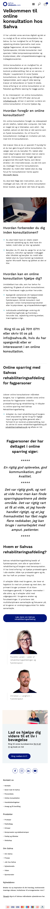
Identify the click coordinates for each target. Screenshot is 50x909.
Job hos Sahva (10, 862)
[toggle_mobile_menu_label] (35, 2)
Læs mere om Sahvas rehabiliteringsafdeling (25, 618)
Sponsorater (9, 875)
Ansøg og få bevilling (12, 806)
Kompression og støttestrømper (17, 832)
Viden (7, 870)
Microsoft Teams (10, 175)
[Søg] (41, 2)
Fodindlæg (9, 824)
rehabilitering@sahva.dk (16, 427)
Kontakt (8, 786)
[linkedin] (28, 770)
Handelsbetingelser (12, 802)
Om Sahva (8, 854)
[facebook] (15, 770)
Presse (7, 858)
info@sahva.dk (10, 101)
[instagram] (21, 770)
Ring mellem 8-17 (19, 756)
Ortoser (7, 828)
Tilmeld (6, 896)
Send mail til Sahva (12, 790)
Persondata (9, 794)
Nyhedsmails (9, 866)
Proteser (8, 820)
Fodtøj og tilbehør (11, 836)
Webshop (8, 840)
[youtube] (35, 770)
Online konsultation (12, 798)
